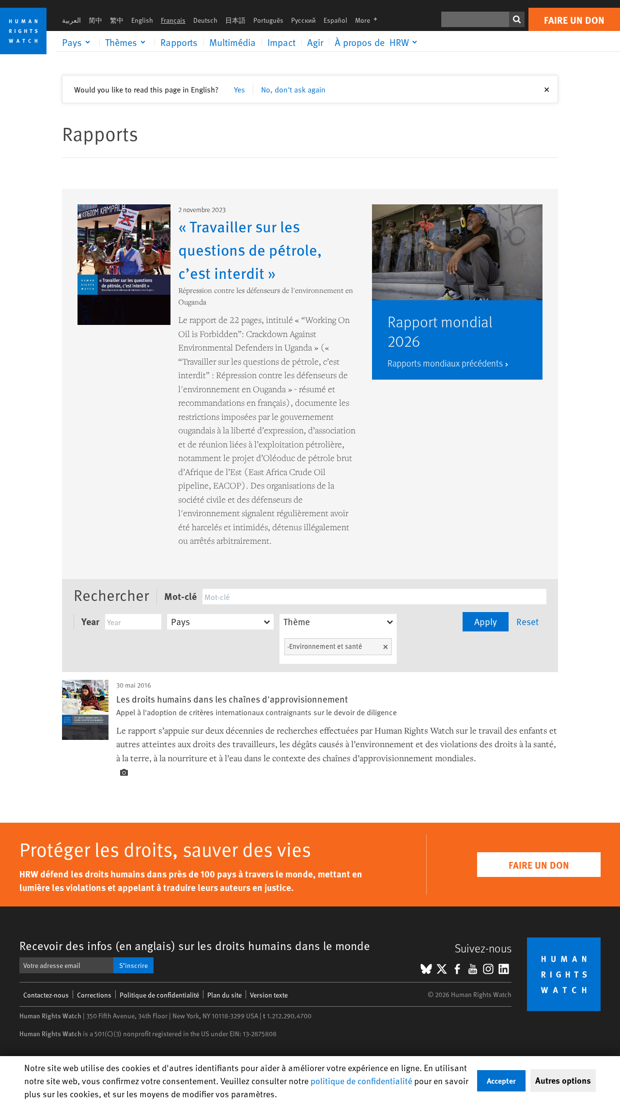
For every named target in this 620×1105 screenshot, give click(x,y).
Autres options (563, 1080)
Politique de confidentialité (159, 994)
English (142, 20)
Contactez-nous (46, 994)
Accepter (501, 1080)
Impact (281, 42)
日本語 (235, 20)
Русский (303, 20)
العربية (71, 20)
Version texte (269, 994)
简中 (95, 20)
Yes (239, 89)
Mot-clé (180, 596)
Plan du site (224, 994)
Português (268, 20)
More (369, 20)
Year (90, 621)
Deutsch (205, 20)
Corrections (94, 994)
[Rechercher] (517, 19)
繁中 (117, 20)
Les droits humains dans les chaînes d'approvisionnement (232, 698)
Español (335, 20)
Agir (315, 42)
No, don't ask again (293, 89)
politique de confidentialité (361, 1080)
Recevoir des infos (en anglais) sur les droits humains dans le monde (194, 945)
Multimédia (232, 42)
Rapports (179, 42)
